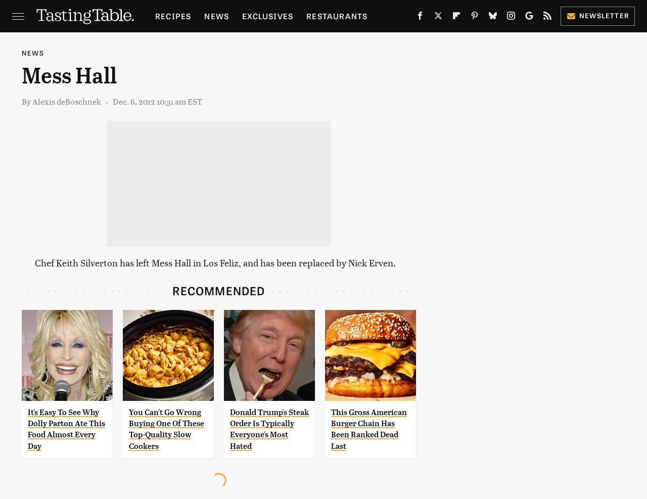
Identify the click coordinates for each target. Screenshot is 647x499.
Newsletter (604, 15)
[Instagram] (511, 17)
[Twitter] (438, 17)
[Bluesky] (493, 17)
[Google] (529, 17)
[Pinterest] (475, 17)
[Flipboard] (456, 17)
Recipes (173, 16)
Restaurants (336, 16)
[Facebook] (420, 17)
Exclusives (267, 16)
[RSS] (547, 17)
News (216, 16)
